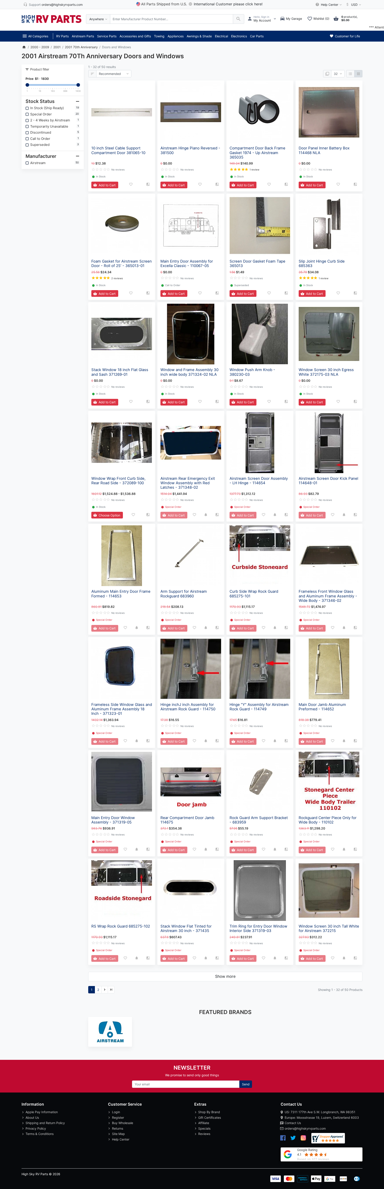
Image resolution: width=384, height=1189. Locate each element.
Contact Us (293, 1123)
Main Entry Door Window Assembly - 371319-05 (113, 819)
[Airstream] (110, 1031)
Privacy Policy (36, 1128)
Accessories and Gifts (135, 36)
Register (118, 1117)
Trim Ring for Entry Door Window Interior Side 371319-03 (258, 928)
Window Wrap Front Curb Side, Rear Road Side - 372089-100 (118, 480)
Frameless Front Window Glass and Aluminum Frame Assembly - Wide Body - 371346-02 (328, 596)
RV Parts (62, 36)
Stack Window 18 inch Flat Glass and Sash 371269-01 (119, 372)
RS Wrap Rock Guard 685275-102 (120, 926)
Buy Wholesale (122, 1123)
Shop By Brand (209, 1112)
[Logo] (52, 18)
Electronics (239, 36)
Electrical (221, 36)
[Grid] (358, 74)
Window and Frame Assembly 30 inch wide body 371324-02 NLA (189, 372)
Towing (159, 36)
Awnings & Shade (199, 36)
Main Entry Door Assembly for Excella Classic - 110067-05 (186, 263)
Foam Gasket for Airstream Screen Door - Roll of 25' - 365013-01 (121, 263)
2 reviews (117, 278)
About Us (32, 1117)
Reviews (204, 1134)
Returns (117, 1128)
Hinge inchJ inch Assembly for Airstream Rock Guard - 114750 (187, 706)
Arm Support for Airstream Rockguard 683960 (183, 593)
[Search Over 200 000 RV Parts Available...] (238, 19)
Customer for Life (347, 36)
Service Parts (106, 36)
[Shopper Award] (328, 1138)
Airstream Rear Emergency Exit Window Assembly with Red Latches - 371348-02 (187, 483)
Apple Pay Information (42, 1112)
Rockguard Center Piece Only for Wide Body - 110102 (327, 819)
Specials (204, 1128)
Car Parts (257, 36)
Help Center (120, 1139)
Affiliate (203, 1123)
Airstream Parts (83, 36)
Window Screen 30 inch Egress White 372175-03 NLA (326, 372)
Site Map (118, 1134)
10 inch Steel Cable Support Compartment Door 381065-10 (118, 150)
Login (116, 1112)
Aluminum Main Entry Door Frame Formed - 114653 (120, 593)
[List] (350, 74)
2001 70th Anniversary (81, 47)
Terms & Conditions (40, 1134)
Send (246, 1084)
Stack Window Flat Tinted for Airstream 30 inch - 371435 (186, 928)
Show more (225, 976)
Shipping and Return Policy (45, 1123)
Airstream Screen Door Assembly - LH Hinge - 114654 (259, 480)
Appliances (176, 36)
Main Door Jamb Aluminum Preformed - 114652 (322, 706)
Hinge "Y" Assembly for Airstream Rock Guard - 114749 (259, 706)
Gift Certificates (209, 1117)
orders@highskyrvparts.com (305, 1128)
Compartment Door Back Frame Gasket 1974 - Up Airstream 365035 (257, 152)
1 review (254, 169)
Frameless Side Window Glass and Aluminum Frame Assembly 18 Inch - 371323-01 (121, 709)
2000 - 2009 (39, 47)
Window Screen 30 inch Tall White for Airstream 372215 (329, 928)
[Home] (24, 47)
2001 (57, 47)
